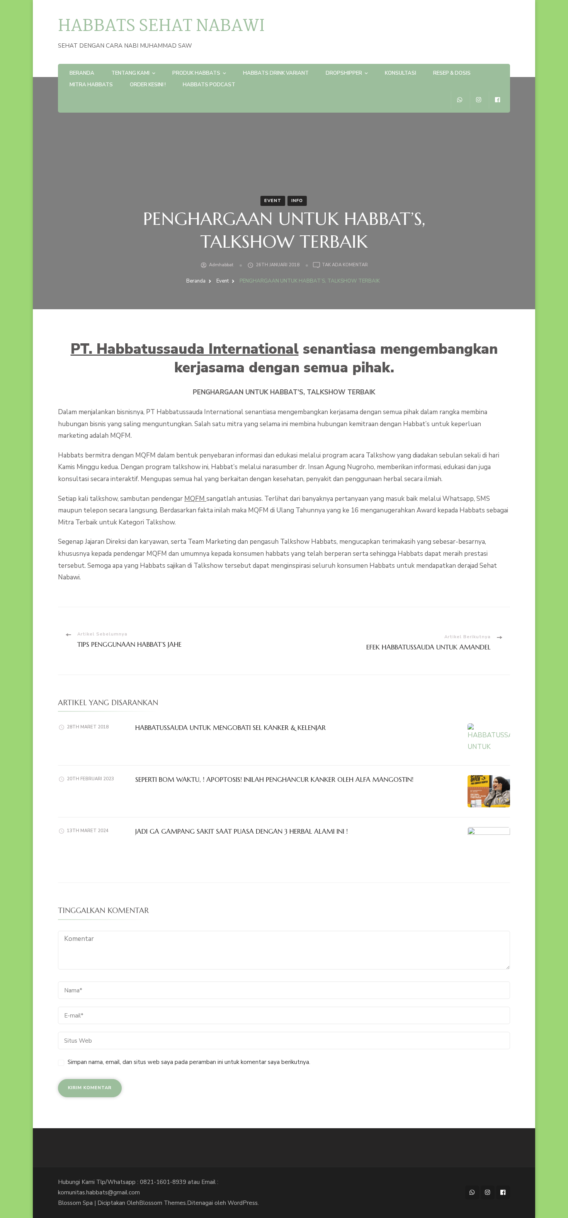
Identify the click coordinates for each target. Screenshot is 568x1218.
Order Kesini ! (148, 84)
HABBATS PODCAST (209, 84)
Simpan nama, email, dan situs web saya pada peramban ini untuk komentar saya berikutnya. (189, 1062)
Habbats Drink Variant (276, 73)
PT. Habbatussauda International (185, 349)
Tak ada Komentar (345, 265)
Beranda (82, 73)
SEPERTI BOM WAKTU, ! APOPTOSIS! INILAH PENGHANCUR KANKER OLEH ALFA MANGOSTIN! (274, 779)
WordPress (243, 1203)
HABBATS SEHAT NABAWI (161, 26)
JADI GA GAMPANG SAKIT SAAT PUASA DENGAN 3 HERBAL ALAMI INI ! (241, 831)
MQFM (195, 498)
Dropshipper (344, 73)
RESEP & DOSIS (452, 73)
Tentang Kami (130, 73)
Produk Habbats (196, 73)
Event (272, 201)
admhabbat (221, 265)
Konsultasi (400, 73)
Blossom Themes (162, 1203)
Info (297, 201)
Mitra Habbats (91, 84)
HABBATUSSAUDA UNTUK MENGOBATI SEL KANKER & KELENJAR (230, 727)
